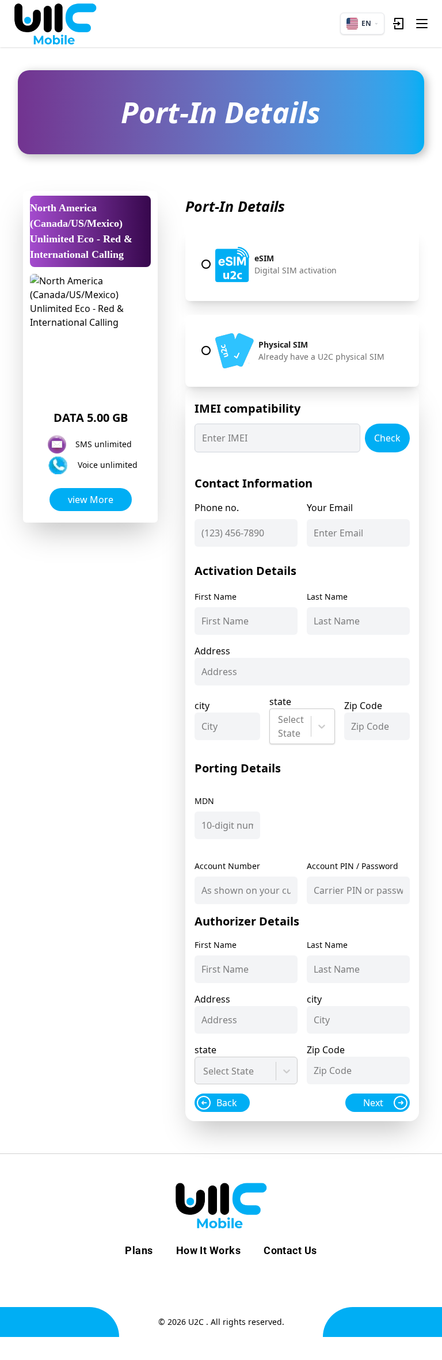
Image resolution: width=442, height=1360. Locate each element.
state (280, 701)
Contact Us (290, 1250)
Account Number (227, 865)
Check (387, 438)
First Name (216, 596)
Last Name (327, 596)
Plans (139, 1250)
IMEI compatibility (247, 408)
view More (90, 499)
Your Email (330, 507)
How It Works (208, 1250)
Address (212, 651)
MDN (204, 800)
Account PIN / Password (352, 865)
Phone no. (217, 507)
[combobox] (279, 726)
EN (366, 23)
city (202, 705)
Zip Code (363, 705)
